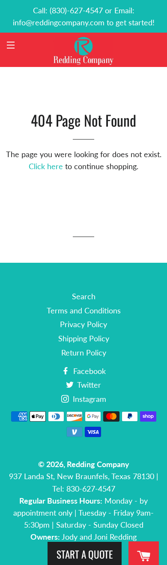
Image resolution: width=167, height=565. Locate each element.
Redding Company (98, 464)
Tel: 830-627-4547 (83, 488)
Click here (46, 166)
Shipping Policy (83, 338)
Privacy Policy (83, 324)
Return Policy (83, 352)
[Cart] (143, 556)
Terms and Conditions (84, 310)
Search (83, 296)
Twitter (88, 384)
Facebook (88, 371)
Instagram (88, 399)
